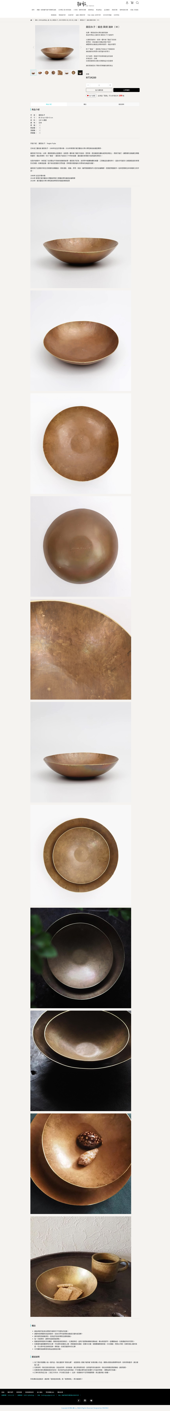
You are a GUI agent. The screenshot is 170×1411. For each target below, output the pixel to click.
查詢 (2, 1392)
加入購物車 (99, 90)
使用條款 (19, 1392)
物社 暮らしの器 (75, 1408)
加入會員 (39, 1392)
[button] (81, 47)
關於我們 (10, 1392)
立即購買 (126, 90)
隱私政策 (60, 1392)
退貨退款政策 (29, 1392)
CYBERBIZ (105, 1408)
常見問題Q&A (50, 1392)
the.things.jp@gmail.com (48, 1395)
